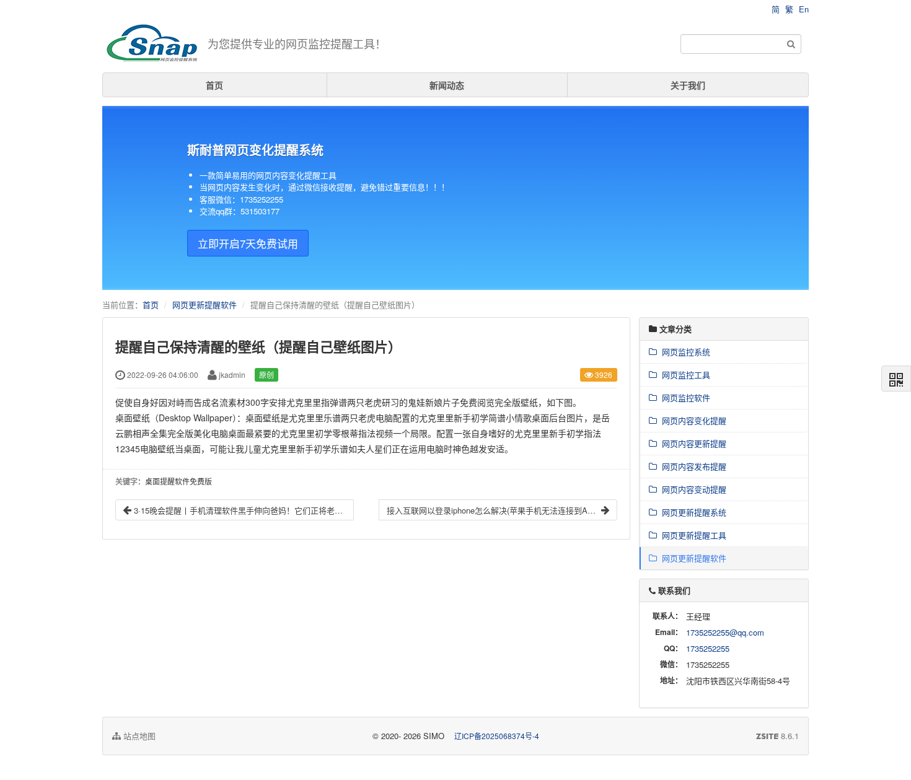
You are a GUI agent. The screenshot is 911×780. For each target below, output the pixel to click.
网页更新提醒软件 (204, 304)
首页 (214, 85)
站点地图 (138, 736)
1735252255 (707, 648)
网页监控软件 (683, 397)
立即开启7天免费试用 (248, 243)
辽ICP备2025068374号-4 (496, 735)
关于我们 (688, 85)
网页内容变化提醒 (691, 420)
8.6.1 (777, 736)
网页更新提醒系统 (691, 512)
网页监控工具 (683, 374)
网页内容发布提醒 (691, 466)
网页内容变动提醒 (691, 489)
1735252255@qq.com (725, 632)
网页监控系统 (683, 351)
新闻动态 (446, 85)
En (804, 9)
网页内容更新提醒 (691, 443)
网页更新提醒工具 (691, 535)
